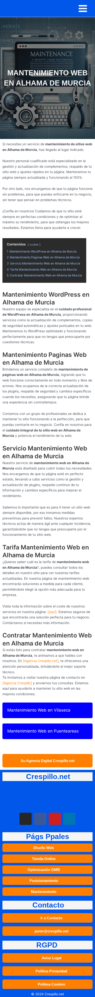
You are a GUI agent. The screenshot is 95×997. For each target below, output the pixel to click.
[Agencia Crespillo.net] (40, 661)
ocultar (34, 244)
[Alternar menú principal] (83, 8)
